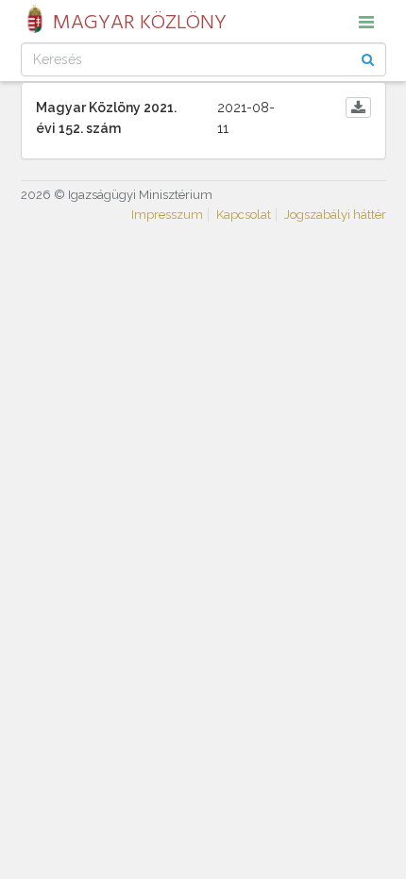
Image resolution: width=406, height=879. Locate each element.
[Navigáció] (366, 22)
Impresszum (167, 214)
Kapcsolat (243, 214)
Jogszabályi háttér (335, 214)
